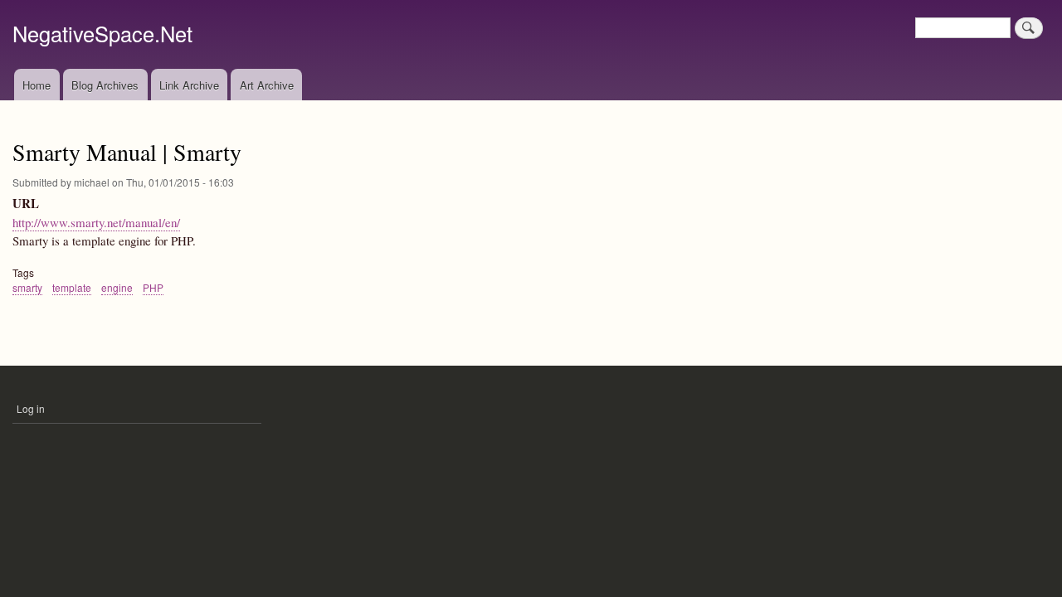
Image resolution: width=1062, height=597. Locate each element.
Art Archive (267, 85)
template (71, 287)
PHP (153, 287)
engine (117, 287)
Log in (31, 408)
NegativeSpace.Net (102, 33)
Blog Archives (105, 85)
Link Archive (189, 85)
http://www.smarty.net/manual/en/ (96, 222)
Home (36, 85)
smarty (27, 287)
